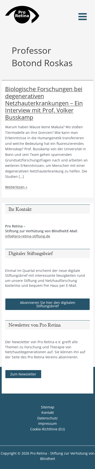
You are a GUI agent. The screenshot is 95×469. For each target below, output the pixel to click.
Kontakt (47, 412)
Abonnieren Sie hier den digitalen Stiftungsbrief (47, 304)
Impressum (47, 423)
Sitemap (47, 407)
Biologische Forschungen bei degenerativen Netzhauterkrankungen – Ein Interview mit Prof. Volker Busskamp (44, 103)
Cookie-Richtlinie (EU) (47, 429)
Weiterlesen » (16, 187)
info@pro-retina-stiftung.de (27, 236)
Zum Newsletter (23, 374)
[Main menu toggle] (82, 16)
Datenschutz (47, 418)
